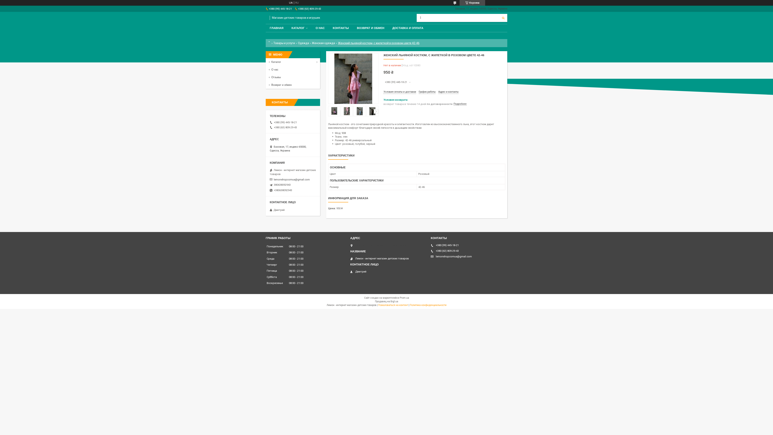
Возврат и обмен (370, 28)
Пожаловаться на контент (393, 305)
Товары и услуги (284, 43)
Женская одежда (323, 43)
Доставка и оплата (407, 28)
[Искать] (503, 18)
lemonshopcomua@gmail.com (292, 179)
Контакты (341, 28)
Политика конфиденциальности (428, 305)
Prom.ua (404, 297)
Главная (276, 28)
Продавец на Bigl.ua (386, 301)
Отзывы (276, 77)
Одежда (303, 43)
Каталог (298, 28)
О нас (320, 28)
